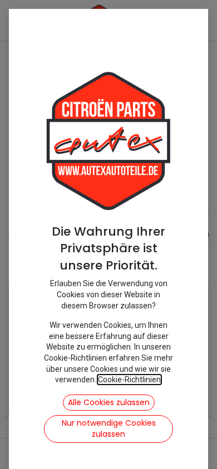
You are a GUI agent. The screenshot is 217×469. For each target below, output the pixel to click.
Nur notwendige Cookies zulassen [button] (109, 428)
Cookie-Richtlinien (129, 379)
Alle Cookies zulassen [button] (109, 402)
